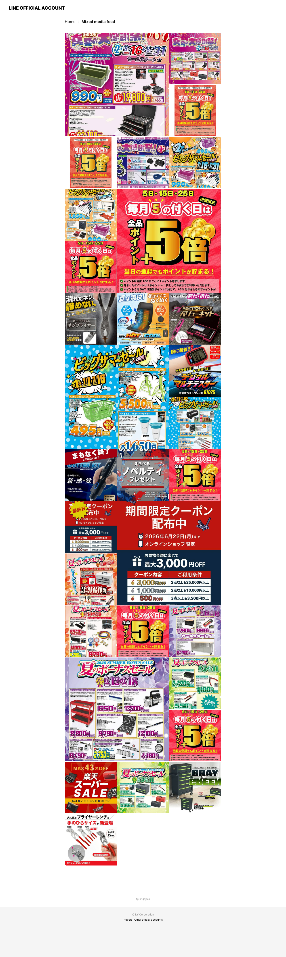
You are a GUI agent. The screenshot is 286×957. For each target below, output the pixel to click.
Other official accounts (148, 919)
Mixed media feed (98, 21)
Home (70, 21)
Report (128, 919)
